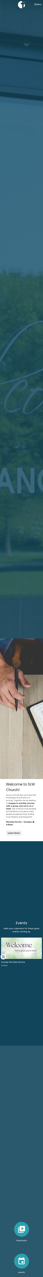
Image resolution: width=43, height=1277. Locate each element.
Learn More (14, 833)
